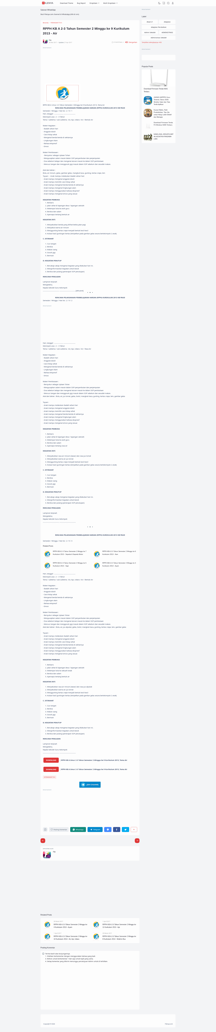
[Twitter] (125, 829)
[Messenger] (107, 829)
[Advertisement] (90, 64)
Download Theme (66, 3)
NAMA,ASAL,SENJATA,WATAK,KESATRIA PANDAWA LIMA (163, 136)
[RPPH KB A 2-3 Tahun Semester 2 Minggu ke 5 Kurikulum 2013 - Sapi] (47, 569)
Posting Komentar (60, 829)
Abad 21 (150, 22)
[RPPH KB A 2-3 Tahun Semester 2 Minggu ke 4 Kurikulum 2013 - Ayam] (96, 569)
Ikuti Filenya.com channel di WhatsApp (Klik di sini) (59, 14)
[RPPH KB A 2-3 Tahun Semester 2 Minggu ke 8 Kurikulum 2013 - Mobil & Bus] (96, 940)
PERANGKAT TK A (50, 777)
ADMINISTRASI (167, 32)
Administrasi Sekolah (159, 38)
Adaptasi (167, 22)
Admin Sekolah (150, 32)
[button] (130, 42)
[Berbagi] (134, 829)
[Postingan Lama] (42, 840)
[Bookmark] (45, 830)
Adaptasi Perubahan (158, 27)
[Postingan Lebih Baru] (137, 840)
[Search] (168, 3)
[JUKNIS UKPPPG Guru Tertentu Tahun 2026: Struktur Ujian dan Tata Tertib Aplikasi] (148, 104)
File (54, 852)
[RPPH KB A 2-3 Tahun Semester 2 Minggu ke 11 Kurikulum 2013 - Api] (96, 928)
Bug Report (81, 3)
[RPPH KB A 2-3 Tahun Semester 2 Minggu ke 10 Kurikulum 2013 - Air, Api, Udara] (47, 940)
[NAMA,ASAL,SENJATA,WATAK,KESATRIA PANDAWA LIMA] (148, 141)
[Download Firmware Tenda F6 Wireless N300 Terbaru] (148, 129)
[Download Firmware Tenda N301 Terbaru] (159, 86)
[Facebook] (116, 829)
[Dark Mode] (159, 3)
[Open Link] (172, 3)
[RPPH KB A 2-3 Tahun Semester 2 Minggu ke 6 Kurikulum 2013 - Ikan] (96, 558)
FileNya (48, 3)
